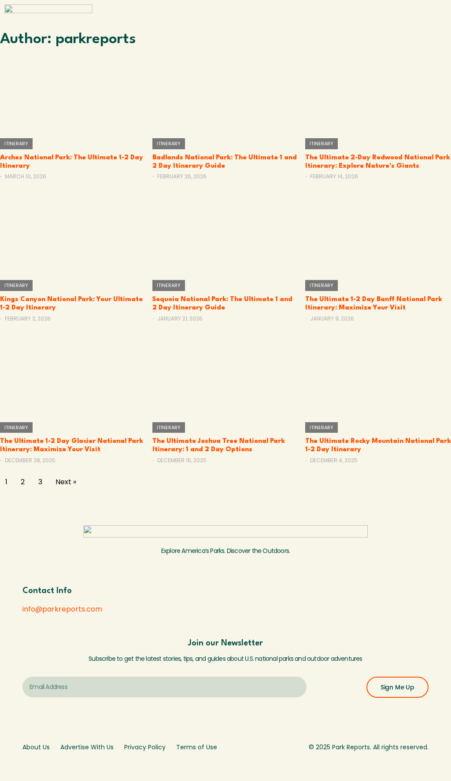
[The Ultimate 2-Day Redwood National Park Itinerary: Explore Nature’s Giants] (378, 92)
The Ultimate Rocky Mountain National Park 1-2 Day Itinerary (378, 445)
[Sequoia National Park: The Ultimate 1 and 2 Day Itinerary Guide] (225, 233)
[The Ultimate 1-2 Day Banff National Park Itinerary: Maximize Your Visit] (378, 233)
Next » (65, 482)
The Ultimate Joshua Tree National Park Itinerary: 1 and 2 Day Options (218, 445)
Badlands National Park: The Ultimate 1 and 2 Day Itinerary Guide (224, 162)
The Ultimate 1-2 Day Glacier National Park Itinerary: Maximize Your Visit (71, 445)
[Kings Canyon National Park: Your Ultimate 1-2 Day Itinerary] (73, 233)
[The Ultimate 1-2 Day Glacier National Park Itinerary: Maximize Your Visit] (73, 376)
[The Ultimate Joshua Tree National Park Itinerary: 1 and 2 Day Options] (225, 376)
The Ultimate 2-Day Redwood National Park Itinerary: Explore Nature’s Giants (377, 162)
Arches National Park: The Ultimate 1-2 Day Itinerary (71, 162)
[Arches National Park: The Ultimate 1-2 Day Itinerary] (73, 92)
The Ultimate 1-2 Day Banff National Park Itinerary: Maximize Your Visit (373, 303)
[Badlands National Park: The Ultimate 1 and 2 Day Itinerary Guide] (225, 92)
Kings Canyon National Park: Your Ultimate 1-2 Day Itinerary (71, 303)
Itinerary (16, 143)
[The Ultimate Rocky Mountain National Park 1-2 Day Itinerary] (378, 376)
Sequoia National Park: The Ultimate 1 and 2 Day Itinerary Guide (222, 303)
